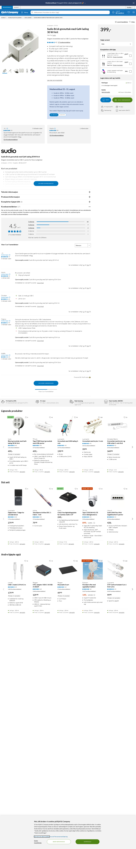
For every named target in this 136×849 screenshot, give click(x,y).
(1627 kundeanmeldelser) (89, 591)
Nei (88, 265)
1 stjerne (31, 234)
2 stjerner (31, 231)
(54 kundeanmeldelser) (88, 519)
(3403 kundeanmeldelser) (14, 589)
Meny (26, 12)
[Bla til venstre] (3, 447)
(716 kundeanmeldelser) (64, 589)
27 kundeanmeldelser (64, 42)
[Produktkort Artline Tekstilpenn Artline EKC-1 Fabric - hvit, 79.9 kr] (43, 497)
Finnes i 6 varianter (118, 65)
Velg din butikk (106, 92)
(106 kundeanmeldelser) (113, 519)
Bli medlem (54, 114)
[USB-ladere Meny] (33, 17)
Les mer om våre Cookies (41, 836)
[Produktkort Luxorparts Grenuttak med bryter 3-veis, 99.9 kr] (93, 426)
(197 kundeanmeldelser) (64, 447)
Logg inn (62, 114)
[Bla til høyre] (132, 447)
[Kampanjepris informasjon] (94, 523)
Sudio (54, 35)
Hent (107, 100)
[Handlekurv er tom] (133, 12)
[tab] (7, 7)
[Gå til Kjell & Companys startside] (10, 12)
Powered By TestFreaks (81, 377)
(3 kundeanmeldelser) (13, 447)
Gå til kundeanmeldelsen (11, 139)
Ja (83, 265)
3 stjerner (31, 228)
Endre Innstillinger (38, 842)
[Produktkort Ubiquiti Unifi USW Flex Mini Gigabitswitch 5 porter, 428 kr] (117, 497)
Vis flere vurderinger (45, 383)
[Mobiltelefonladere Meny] (23, 17)
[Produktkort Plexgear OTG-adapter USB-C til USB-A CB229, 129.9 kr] (43, 569)
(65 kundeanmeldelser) (113, 447)
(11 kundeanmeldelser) (39, 519)
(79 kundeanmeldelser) (14, 519)
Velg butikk (22, 471)
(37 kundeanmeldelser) (39, 447)
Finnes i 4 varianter (118, 57)
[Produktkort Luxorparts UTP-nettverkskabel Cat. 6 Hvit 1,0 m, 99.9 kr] (117, 569)
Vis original (40, 283)
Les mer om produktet (54, 80)
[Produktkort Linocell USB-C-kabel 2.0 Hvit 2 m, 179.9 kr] (18, 569)
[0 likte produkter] (128, 12)
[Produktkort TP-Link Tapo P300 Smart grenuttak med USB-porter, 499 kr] (43, 426)
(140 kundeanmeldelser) (39, 591)
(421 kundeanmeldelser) (88, 445)
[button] (4, 70)
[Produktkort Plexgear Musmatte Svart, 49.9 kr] (68, 569)
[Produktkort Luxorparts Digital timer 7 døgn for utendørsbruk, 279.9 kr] (18, 497)
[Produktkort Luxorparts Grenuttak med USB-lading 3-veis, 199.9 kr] (68, 426)
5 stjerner (31, 221)
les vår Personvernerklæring (59, 836)
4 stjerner (31, 225)
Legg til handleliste (122, 22)
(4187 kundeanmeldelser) (114, 591)
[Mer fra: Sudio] (8, 152)
